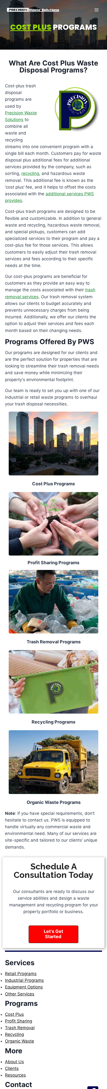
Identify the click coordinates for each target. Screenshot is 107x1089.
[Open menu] (96, 10)
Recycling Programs (53, 722)
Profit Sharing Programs (53, 562)
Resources (15, 1075)
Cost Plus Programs (53, 483)
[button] (53, 934)
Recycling (14, 1034)
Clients (12, 1068)
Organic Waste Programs (54, 802)
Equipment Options (24, 987)
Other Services (19, 993)
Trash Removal (20, 1027)
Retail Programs (21, 973)
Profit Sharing (18, 1021)
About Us (14, 1061)
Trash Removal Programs (54, 641)
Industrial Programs (24, 980)
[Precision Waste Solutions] (33, 9)
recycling (30, 173)
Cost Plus (14, 1014)
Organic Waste (19, 1041)
